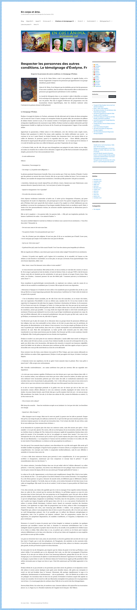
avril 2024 (96, 186)
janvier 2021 (97, 196)
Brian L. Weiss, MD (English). (101, 108)
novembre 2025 (97, 181)
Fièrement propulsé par (37, 603)
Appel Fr (38, 21)
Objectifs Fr (29, 21)
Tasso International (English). (101, 127)
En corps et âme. (30, 12)
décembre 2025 (97, 179)
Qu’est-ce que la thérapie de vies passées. (104, 161)
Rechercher (95, 94)
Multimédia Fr (91, 21)
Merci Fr (36, 24)
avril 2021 (96, 193)
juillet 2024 (96, 184)
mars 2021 (96, 194)
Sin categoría (97, 209)
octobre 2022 (97, 189)
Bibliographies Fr (105, 21)
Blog (22, 21)
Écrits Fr (80, 21)
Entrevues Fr (47, 21)
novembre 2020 (97, 198)
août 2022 (96, 191)
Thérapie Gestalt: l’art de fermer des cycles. (104, 160)
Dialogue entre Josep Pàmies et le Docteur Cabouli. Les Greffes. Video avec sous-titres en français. (104, 150)
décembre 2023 (97, 188)
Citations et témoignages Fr (64, 21)
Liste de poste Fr (26, 24)
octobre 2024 (97, 183)
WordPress (45, 603)
